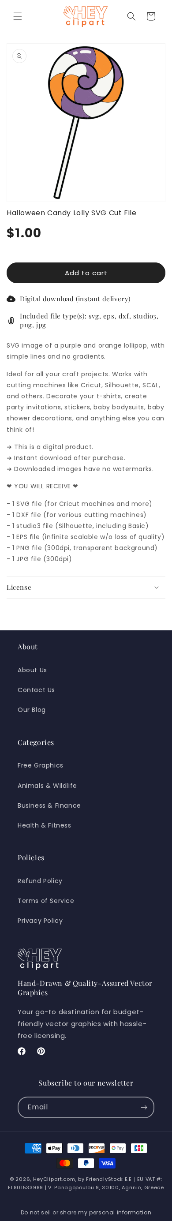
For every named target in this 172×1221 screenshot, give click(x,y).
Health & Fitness (44, 825)
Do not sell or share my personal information (86, 1212)
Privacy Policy (40, 920)
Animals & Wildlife (47, 785)
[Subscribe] (143, 1107)
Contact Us (36, 689)
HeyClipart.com (54, 1179)
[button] (17, 16)
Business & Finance (49, 805)
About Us (32, 670)
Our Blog (32, 709)
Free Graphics (41, 765)
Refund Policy (40, 880)
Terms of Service (46, 900)
